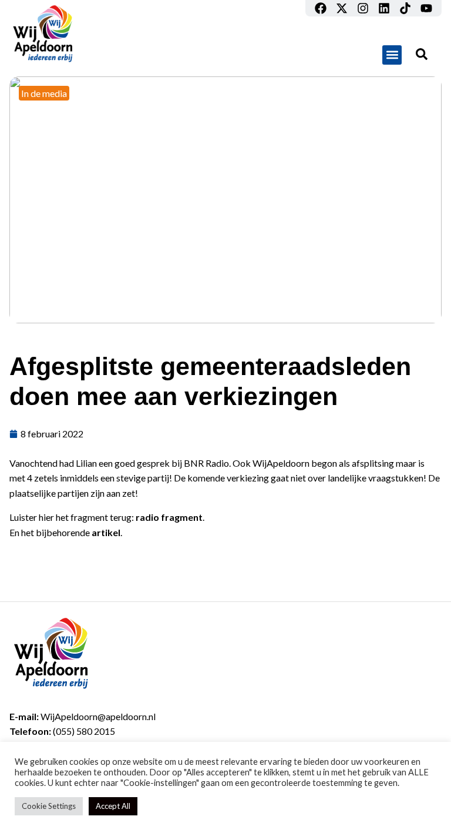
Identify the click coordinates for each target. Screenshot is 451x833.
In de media (44, 93)
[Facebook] (321, 8)
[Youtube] (426, 8)
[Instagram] (363, 8)
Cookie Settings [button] (49, 806)
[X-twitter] (342, 8)
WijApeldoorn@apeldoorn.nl (98, 716)
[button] (392, 55)
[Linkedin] (384, 8)
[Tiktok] (405, 8)
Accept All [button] (113, 806)
